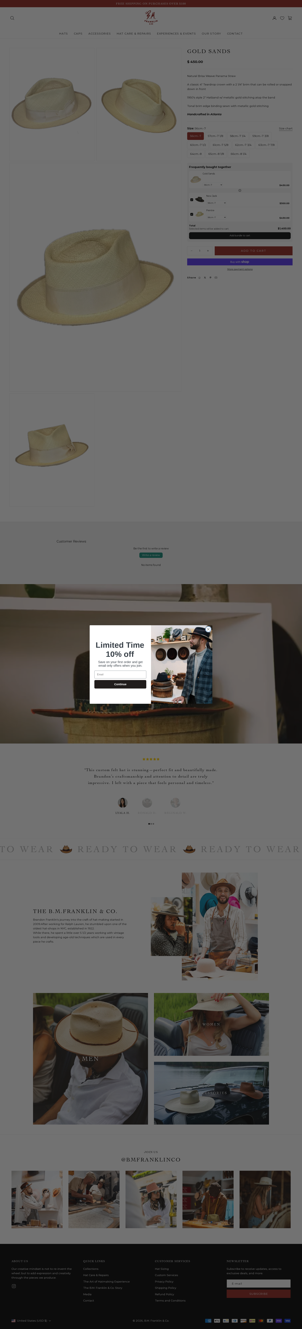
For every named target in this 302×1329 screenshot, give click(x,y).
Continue (120, 684)
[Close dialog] (208, 629)
